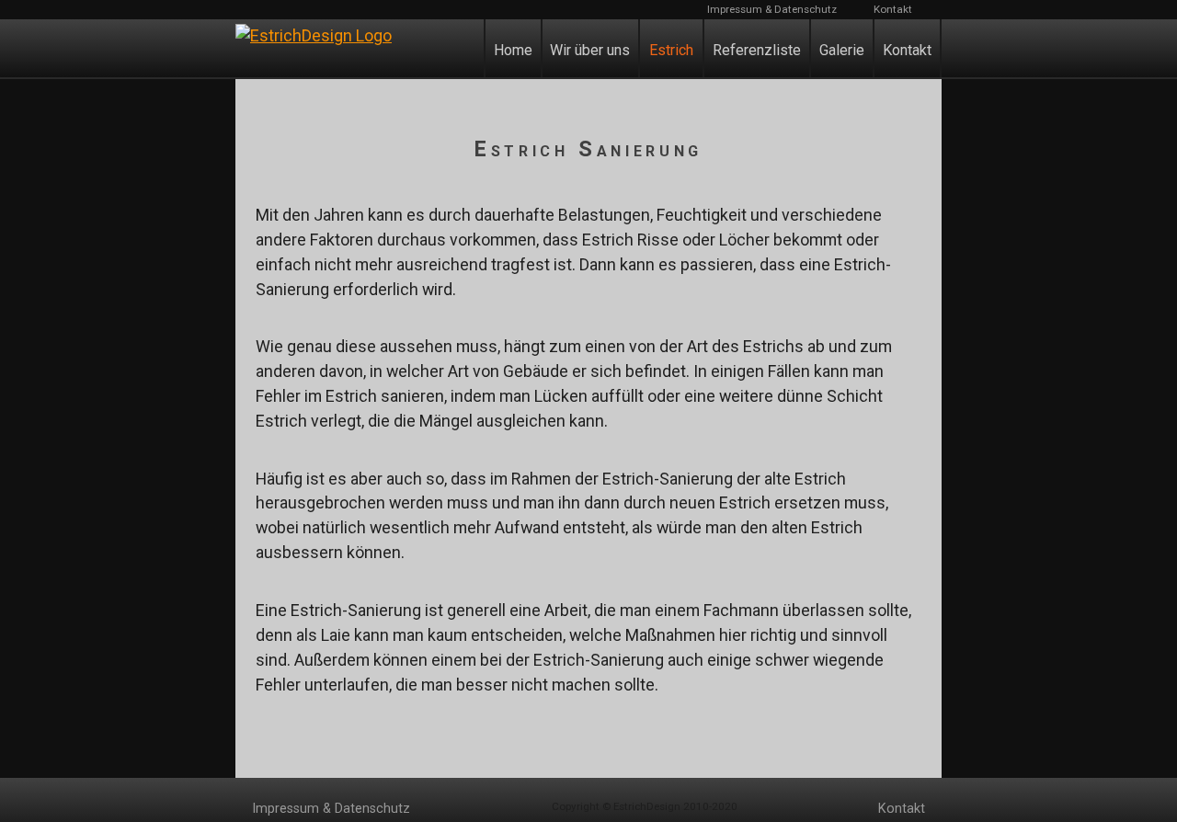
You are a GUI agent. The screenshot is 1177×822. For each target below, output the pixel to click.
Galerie (841, 50)
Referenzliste (757, 50)
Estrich (671, 50)
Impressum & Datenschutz (772, 9)
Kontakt (893, 9)
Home (513, 50)
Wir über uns (590, 50)
